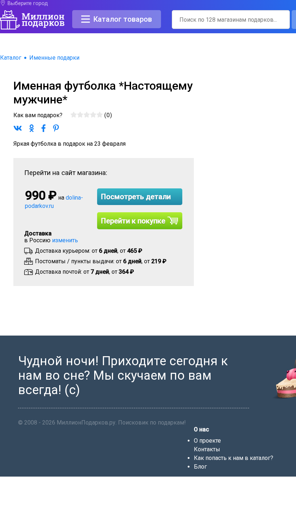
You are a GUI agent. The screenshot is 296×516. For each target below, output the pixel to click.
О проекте (207, 440)
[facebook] (198, 512)
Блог (200, 466)
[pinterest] (226, 512)
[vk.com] (207, 512)
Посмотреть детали (136, 196)
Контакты (207, 449)
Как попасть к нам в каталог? (233, 458)
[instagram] (235, 512)
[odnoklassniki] (217, 512)
